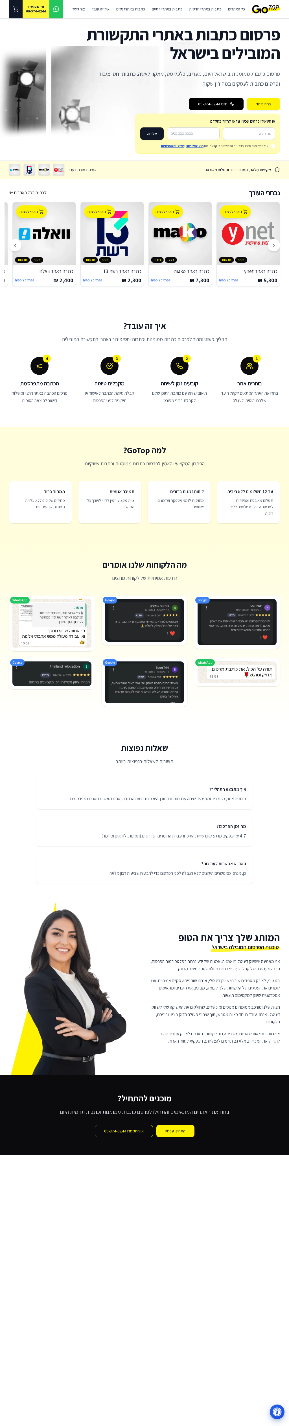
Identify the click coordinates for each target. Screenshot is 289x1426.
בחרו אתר (263, 104)
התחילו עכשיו (175, 1131)
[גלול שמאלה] (15, 245)
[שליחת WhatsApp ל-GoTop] (56, 9)
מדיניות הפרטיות (172, 146)
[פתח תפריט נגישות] (277, 1412)
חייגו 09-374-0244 (212, 104)
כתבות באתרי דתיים (167, 9)
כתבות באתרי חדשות (205, 9)
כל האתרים (236, 9)
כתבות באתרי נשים (130, 9)
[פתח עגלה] (16, 9)
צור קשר (78, 9)
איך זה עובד (100, 9)
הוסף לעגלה (233, 211)
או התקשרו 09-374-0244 (124, 1131)
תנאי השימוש (194, 146)
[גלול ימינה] (274, 245)
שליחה (152, 133)
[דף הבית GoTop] (266, 9)
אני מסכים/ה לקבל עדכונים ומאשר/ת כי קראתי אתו (214, 146)
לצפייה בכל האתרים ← (28, 193)
